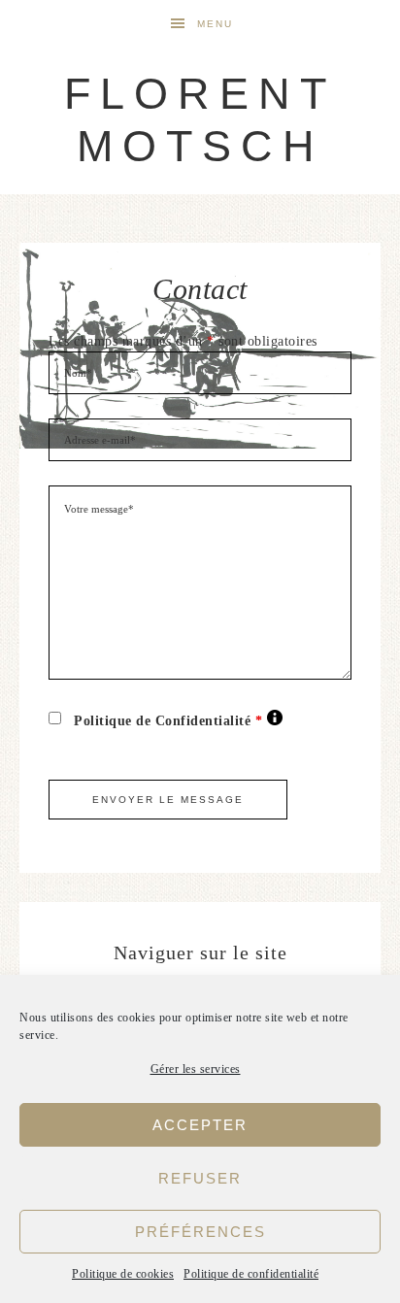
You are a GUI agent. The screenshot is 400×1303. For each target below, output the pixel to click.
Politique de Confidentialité (178, 720)
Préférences (200, 1231)
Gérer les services (195, 1069)
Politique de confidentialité (250, 1274)
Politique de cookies (123, 1274)
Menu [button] (215, 23)
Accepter (200, 1125)
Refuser (200, 1178)
